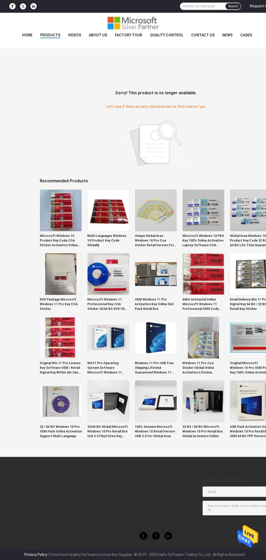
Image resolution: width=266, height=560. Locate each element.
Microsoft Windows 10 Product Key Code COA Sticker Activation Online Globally (59, 241)
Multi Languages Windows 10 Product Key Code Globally (107, 240)
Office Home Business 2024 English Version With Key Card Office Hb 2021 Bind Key (158, 520)
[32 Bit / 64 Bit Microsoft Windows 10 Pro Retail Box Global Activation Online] (203, 401)
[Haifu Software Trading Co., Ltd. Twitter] (23, 6)
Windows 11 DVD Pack (66, 479)
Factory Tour (128, 35)
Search (233, 6)
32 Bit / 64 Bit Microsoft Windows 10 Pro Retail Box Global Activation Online (202, 431)
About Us (98, 35)
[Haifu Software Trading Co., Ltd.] (133, 23)
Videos (74, 35)
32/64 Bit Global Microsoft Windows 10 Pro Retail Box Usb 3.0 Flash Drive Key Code (107, 431)
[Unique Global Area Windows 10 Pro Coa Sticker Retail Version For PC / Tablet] (156, 210)
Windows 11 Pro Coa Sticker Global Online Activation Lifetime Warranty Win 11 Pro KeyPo (203, 368)
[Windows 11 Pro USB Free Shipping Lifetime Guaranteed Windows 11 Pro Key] (156, 337)
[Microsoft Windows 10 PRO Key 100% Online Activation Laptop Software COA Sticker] (203, 210)
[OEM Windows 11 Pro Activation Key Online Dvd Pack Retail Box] (156, 274)
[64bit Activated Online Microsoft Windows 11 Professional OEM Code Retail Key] (203, 274)
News (227, 35)
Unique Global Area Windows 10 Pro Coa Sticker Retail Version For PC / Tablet (154, 241)
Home (27, 35)
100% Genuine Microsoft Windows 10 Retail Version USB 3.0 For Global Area (155, 431)
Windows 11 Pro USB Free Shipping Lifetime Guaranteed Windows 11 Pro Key (154, 368)
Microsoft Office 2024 (144, 479)
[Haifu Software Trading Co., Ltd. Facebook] (12, 6)
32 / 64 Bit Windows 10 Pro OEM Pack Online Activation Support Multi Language (61, 431)
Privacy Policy (35, 554)
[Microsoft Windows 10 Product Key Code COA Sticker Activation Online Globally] (61, 210)
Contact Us (203, 35)
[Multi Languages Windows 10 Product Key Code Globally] (108, 210)
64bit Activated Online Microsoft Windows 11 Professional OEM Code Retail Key (200, 304)
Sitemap (7, 526)
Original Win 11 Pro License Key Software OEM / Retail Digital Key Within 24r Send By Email (60, 368)
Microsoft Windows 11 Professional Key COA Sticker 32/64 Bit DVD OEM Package (107, 304)
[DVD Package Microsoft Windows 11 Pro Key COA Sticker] (61, 274)
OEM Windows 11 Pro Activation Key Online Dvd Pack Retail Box (154, 304)
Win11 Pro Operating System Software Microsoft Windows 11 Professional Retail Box (105, 368)
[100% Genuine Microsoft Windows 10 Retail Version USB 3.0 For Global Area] (156, 401)
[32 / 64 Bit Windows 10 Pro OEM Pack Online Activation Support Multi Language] (61, 401)
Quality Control (166, 35)
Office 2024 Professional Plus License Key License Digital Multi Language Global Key (161, 492)
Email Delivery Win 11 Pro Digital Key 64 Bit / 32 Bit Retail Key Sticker (81, 491)
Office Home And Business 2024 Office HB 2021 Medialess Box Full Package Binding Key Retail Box (160, 506)
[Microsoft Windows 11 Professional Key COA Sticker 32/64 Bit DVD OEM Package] (108, 274)
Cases (246, 35)
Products (50, 35)
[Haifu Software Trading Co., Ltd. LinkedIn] (33, 6)
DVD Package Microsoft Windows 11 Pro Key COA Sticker (59, 304)
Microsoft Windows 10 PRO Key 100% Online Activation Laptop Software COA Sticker (203, 241)
